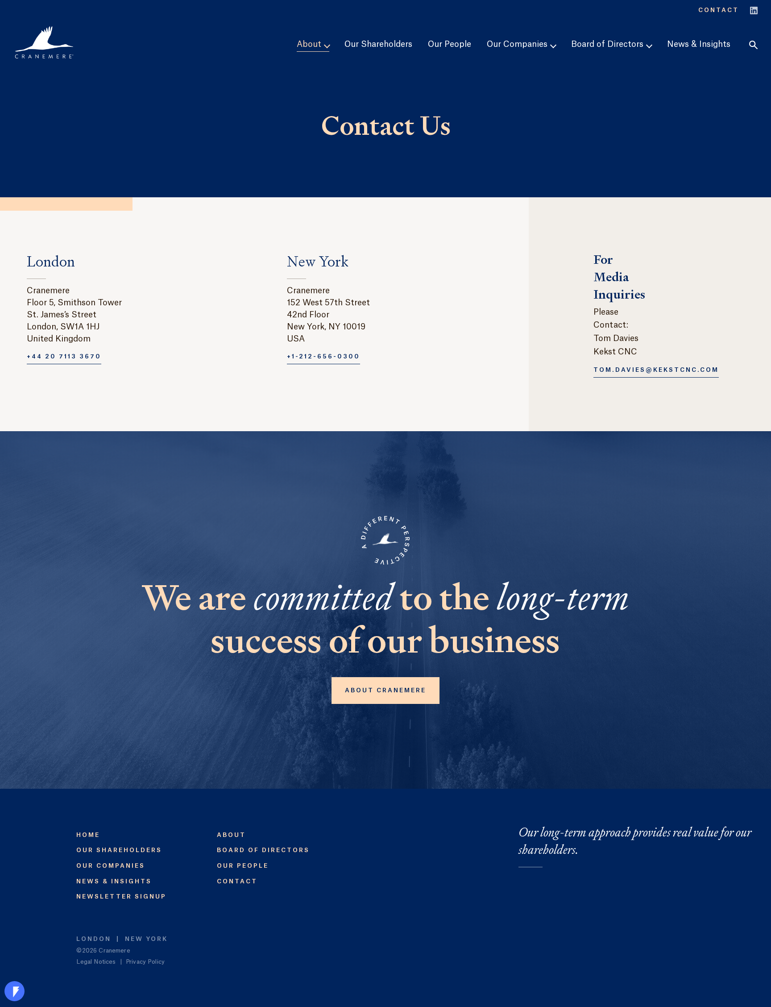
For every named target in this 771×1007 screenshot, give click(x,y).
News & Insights (698, 44)
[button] (753, 45)
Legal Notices (96, 962)
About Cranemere (385, 690)
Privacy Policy (145, 962)
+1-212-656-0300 (323, 356)
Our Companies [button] (518, 44)
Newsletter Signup (121, 896)
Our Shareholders (378, 44)
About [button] (310, 44)
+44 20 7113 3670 (64, 356)
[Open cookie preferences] (14, 991)
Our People (449, 44)
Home (88, 835)
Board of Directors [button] (608, 44)
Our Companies (110, 866)
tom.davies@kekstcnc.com (656, 370)
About (231, 835)
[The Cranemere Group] (44, 42)
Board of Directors (263, 850)
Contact (718, 10)
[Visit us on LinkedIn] (754, 9)
